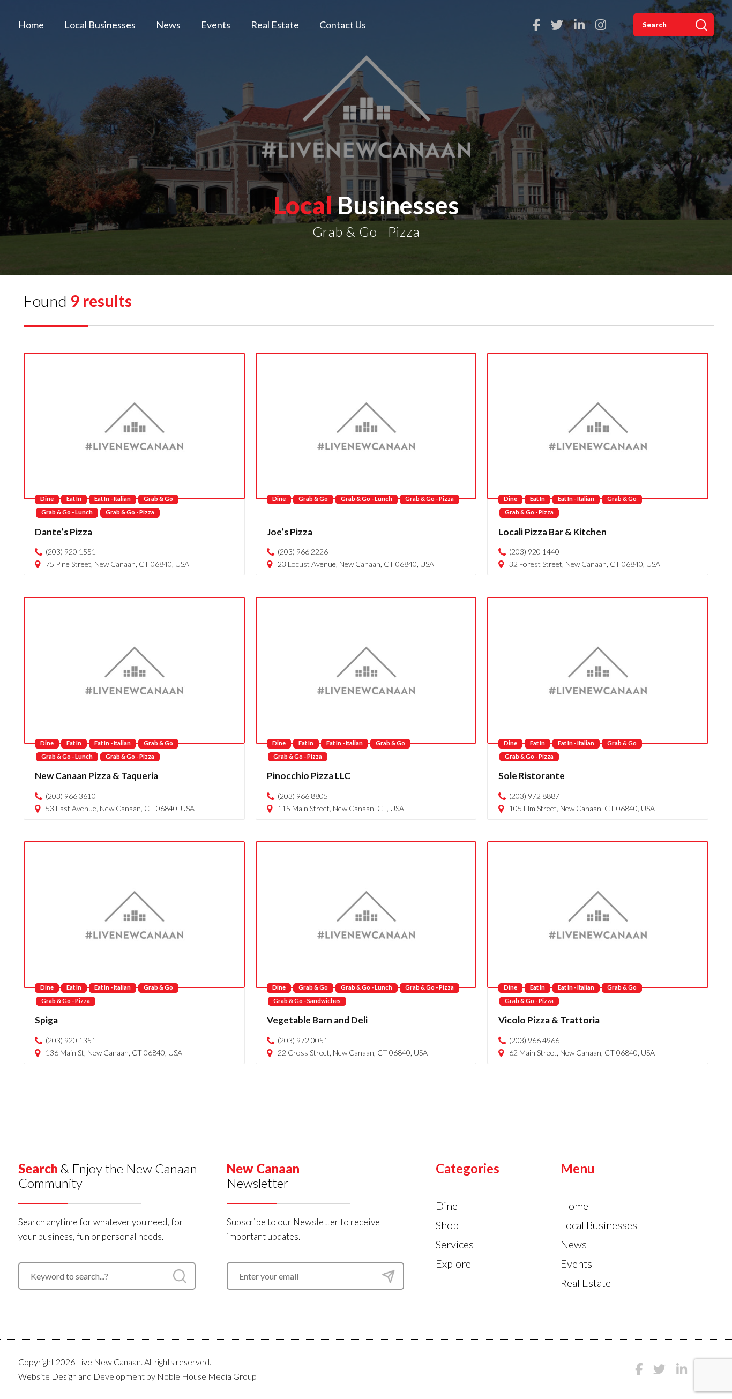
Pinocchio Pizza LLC (308, 775)
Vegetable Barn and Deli (317, 1020)
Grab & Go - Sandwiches (307, 1000)
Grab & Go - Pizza (130, 511)
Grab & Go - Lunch (67, 511)
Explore (453, 1263)
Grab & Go (158, 498)
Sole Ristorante (531, 775)
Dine (47, 498)
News (168, 25)
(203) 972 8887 (534, 796)
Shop (447, 1224)
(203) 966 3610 (71, 796)
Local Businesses (100, 25)
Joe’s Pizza (289, 531)
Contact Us (342, 25)
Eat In (73, 498)
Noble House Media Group (207, 1376)
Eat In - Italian (112, 498)
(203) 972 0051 (303, 1040)
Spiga (46, 1020)
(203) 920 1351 (71, 1040)
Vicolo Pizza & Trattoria (549, 1020)
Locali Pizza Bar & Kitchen (552, 531)
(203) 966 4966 (534, 1040)
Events (215, 25)
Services (455, 1244)
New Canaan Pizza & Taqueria (96, 775)
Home (31, 25)
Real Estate (275, 25)
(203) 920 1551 (71, 552)
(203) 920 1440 (534, 552)
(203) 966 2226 (303, 552)
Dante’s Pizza (63, 531)
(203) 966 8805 (303, 796)
